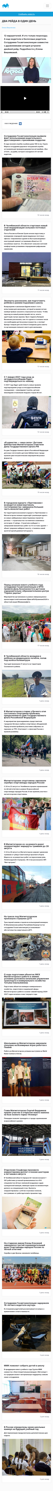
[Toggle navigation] (47, 5)
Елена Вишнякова (8, 28)
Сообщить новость (26, 14)
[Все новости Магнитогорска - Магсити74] (5, 6)
